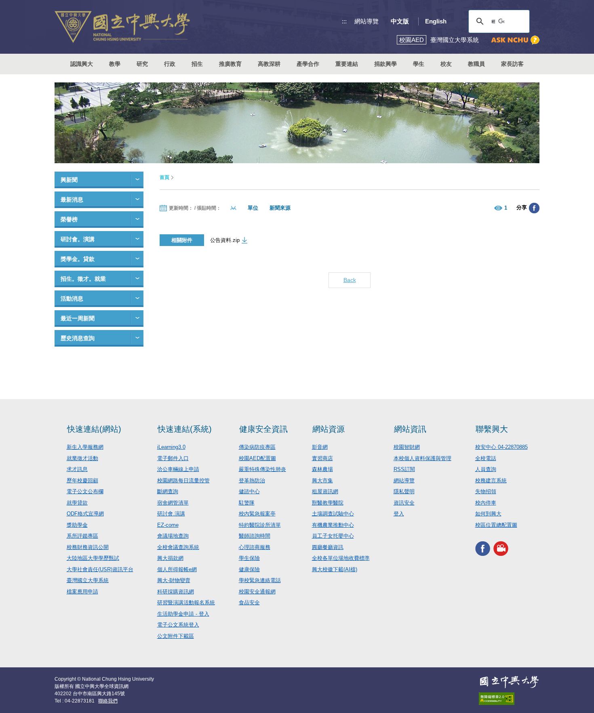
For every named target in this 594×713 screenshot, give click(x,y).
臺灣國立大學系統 (88, 580)
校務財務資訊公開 (88, 547)
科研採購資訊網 (175, 592)
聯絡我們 (108, 701)
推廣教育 (230, 64)
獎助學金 (77, 525)
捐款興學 (385, 64)
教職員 (476, 64)
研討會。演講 (78, 239)
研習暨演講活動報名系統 (186, 602)
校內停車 (485, 503)
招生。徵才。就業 (83, 279)
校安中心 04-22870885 (501, 447)
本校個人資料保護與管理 (422, 458)
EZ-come (168, 525)
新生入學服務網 (85, 447)
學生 (418, 64)
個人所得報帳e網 (177, 569)
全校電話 (485, 458)
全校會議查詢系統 (178, 547)
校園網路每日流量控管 (183, 480)
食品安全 (249, 602)
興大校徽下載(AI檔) (334, 569)
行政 (169, 64)
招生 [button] (197, 64)
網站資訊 (410, 429)
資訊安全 (404, 503)
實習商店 (322, 458)
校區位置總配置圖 (496, 525)
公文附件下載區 (175, 636)
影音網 (320, 447)
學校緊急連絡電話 (260, 580)
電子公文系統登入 (178, 625)
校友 (446, 64)
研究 (142, 64)
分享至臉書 (534, 208)
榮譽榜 (69, 219)
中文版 (400, 21)
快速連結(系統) (185, 429)
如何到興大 (488, 514)
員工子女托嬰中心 (333, 536)
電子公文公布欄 (85, 491)
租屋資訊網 (325, 491)
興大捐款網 (170, 558)
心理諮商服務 (254, 547)
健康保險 (249, 569)
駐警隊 (247, 503)
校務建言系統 (491, 480)
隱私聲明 (404, 491)
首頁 (164, 177)
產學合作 (308, 64)
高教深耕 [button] (269, 64)
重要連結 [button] (346, 64)
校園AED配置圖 (257, 458)
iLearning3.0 (171, 447)
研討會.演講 (171, 514)
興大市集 (322, 480)
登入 (399, 514)
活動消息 (72, 298)
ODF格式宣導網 (85, 514)
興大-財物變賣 (173, 580)
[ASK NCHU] (515, 40)
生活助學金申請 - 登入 (183, 614)
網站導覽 (366, 21)
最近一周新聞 (78, 318)
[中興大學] (509, 681)
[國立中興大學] (122, 27)
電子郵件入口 (173, 458)
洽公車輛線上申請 (178, 469)
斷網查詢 (167, 491)
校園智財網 (407, 447)
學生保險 (249, 558)
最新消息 (72, 199)
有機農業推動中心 (333, 525)
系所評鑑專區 (82, 536)
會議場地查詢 (173, 536)
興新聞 (69, 180)
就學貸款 (77, 503)
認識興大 (81, 64)
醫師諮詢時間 (254, 536)
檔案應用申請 (82, 592)
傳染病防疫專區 (257, 447)
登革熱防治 (252, 480)
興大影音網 (500, 548)
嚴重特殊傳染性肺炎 (262, 469)
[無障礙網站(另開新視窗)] (509, 698)
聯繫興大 (492, 429)
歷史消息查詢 (78, 338)
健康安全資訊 (263, 429)
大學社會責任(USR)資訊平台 (100, 569)
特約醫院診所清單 (260, 525)
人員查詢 (485, 469)
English (436, 21)
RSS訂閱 (404, 469)
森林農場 (322, 469)
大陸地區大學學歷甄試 (93, 558)
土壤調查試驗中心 (333, 514)
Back (349, 280)
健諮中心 (249, 491)
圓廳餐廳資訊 (327, 547)
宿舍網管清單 (173, 503)
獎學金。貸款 (78, 259)
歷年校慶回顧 (82, 480)
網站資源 (328, 429)
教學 (114, 64)
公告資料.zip (225, 240)
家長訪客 (512, 64)
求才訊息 (77, 469)
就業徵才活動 (82, 458)
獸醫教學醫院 (327, 503)
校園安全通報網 (257, 592)
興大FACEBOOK (482, 548)
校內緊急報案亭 (257, 514)
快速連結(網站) (94, 429)
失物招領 (485, 491)
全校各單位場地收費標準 (341, 558)
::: (344, 21)
